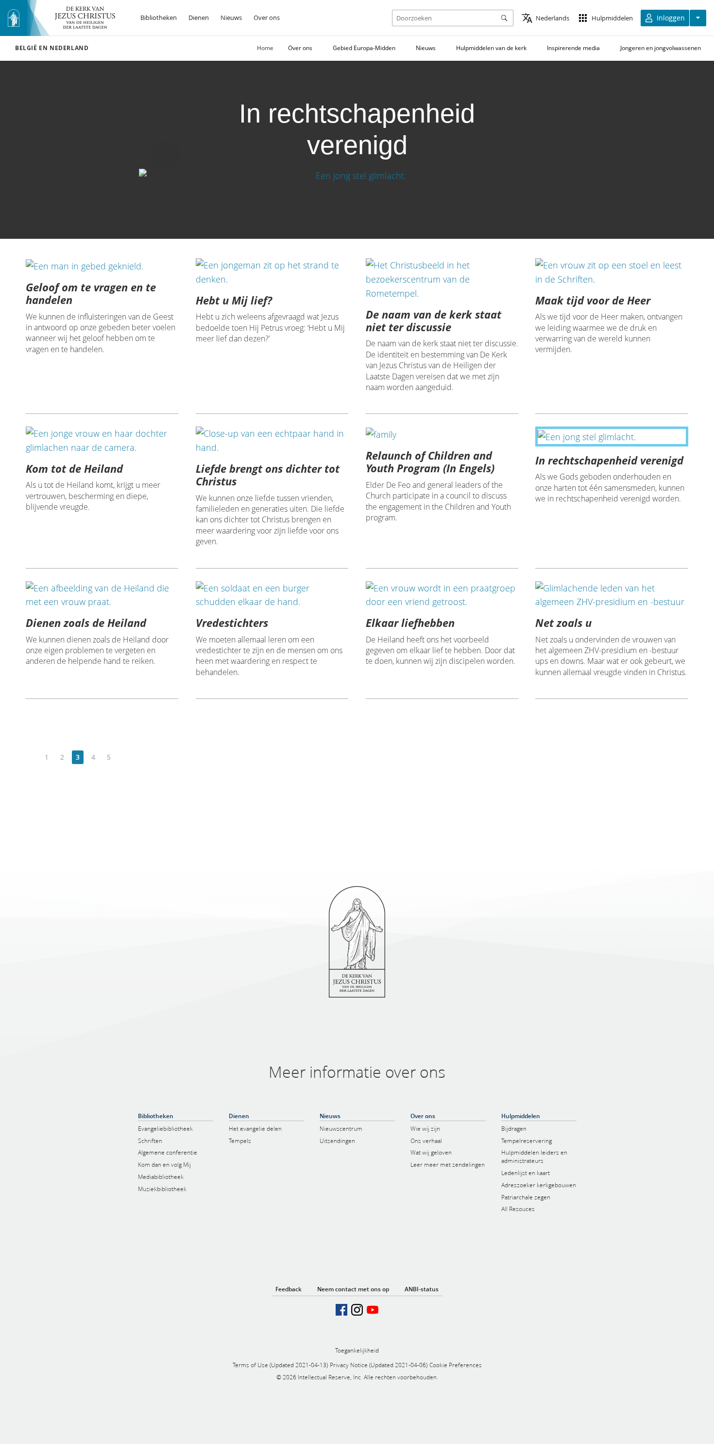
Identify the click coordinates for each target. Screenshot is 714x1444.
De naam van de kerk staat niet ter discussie (433, 320)
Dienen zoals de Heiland (86, 622)
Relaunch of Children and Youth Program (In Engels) (430, 461)
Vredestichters (232, 622)
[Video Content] (357, 175)
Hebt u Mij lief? (234, 300)
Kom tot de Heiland (74, 468)
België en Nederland (51, 48)
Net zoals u (563, 622)
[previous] (31, 757)
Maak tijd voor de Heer (592, 300)
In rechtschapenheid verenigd (609, 460)
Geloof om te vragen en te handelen (91, 293)
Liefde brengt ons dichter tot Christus (268, 474)
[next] (124, 757)
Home (265, 48)
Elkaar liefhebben (410, 622)
